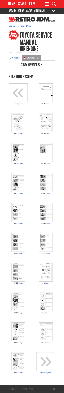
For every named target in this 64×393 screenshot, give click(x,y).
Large (48, 104)
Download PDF (33, 58)
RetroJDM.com (24, 21)
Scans (22, 4)
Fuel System (18, 104)
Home (11, 4)
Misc (28, 26)
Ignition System (45, 372)
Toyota (20, 26)
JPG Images (15, 58)
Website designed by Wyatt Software (54, 389)
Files (32, 4)
